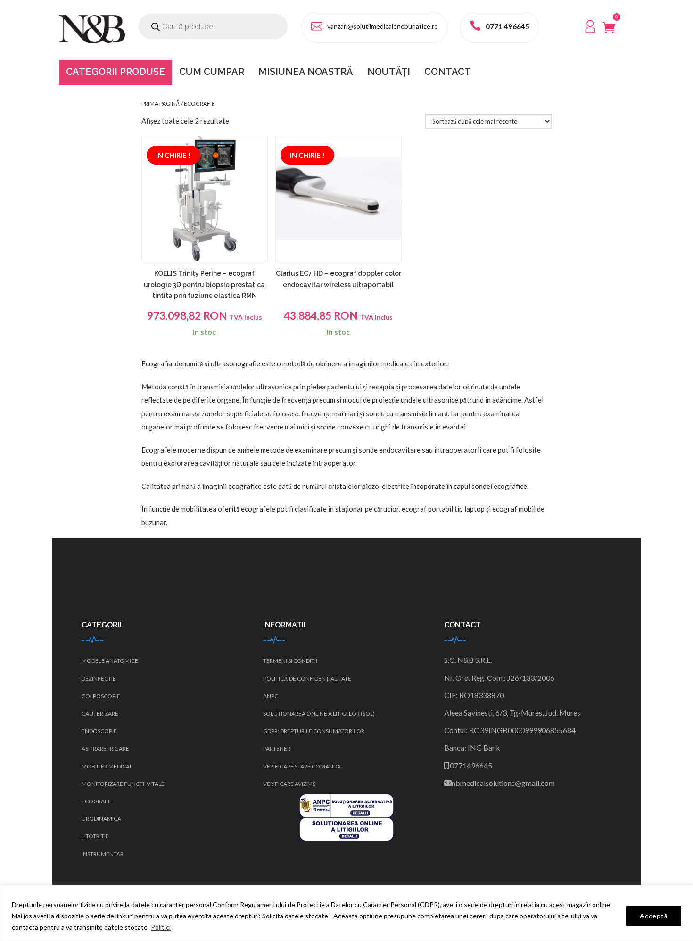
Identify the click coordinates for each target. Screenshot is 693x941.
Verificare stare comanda (302, 766)
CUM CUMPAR (211, 71)
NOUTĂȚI (388, 71)
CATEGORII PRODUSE (115, 71)
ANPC (270, 696)
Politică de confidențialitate (307, 678)
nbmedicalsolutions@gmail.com (503, 782)
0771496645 (471, 765)
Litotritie (95, 836)
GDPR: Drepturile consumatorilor (313, 731)
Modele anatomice (110, 660)
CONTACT (447, 71)
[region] (346, 913)
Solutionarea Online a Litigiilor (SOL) (319, 713)
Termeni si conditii (290, 660)
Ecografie (97, 801)
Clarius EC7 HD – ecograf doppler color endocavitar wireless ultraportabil (338, 279)
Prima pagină (160, 103)
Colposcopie (101, 696)
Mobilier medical (107, 766)
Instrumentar (103, 854)
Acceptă (654, 916)
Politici (161, 927)
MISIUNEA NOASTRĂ (305, 71)
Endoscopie (99, 731)
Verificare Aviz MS (289, 783)
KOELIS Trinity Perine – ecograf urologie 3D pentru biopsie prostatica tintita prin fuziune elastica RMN (204, 285)
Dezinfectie (99, 678)
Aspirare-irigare (105, 748)
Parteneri (277, 748)
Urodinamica (101, 818)
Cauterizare (100, 713)
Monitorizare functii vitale (123, 783)
